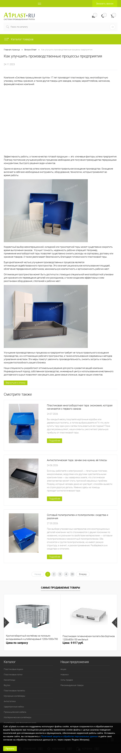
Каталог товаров (21, 39)
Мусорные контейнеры (14, 696)
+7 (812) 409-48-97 (50, 16)
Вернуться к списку (16, 382)
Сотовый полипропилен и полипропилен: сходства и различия (77, 516)
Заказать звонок (104, 3)
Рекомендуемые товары (72, 685)
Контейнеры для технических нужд (20, 723)
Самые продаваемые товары (60, 587)
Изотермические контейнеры (17, 717)
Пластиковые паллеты (14, 690)
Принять (10, 748)
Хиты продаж (66, 680)
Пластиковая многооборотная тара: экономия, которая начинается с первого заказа (79, 407)
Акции (63, 669)
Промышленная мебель (15, 712)
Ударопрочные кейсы (14, 706)
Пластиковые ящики (13, 669)
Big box (7, 685)
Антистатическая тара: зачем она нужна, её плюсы (77, 460)
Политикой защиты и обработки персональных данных (69, 736)
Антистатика (10, 701)
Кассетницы (9, 680)
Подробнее (54, 440)
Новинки (64, 674)
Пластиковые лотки (13, 674)
